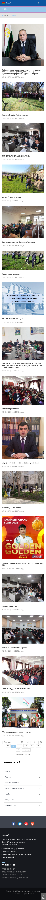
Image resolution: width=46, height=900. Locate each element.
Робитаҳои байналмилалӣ (14, 788)
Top (43, 898)
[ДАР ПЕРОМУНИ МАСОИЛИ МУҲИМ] (23, 137)
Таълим (8, 777)
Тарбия (7, 794)
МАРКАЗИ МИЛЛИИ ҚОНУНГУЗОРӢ (15, 878)
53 (41, 742)
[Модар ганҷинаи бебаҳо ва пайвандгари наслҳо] (23, 438)
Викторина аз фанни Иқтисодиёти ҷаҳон (18, 242)
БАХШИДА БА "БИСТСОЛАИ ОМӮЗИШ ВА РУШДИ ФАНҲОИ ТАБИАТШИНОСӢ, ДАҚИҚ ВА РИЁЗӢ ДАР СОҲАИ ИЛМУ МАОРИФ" (22, 365)
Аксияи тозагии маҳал (11, 274)
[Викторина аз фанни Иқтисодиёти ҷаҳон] (23, 222)
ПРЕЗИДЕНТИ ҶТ (8, 869)
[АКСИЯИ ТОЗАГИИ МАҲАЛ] (23, 298)
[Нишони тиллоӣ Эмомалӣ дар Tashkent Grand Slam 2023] (23, 537)
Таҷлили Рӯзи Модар (10, 409)
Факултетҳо (9, 800)
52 (34, 742)
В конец (26, 750)
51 (28, 742)
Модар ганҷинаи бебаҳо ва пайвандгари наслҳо (21, 463)
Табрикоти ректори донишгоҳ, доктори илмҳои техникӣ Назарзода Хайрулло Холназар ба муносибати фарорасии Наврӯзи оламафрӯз (21, 72)
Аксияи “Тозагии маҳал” (11, 197)
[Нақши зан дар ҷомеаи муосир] (23, 629)
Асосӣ (6, 15)
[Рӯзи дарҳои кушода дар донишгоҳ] (23, 712)
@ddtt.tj (14, 854)
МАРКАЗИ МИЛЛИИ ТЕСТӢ (12, 875)
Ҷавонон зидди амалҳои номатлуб (16, 689)
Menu (6, 9)
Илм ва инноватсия (12, 783)
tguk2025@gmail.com (25, 854)
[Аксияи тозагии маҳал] (23, 260)
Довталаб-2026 (10, 805)
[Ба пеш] (18, 750)
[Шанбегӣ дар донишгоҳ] (23, 487)
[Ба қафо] (16, 742)
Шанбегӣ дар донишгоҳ (11, 508)
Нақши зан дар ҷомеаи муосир (14, 648)
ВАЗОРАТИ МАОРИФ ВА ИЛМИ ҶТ (14, 872)
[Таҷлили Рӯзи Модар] (23, 390)
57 (26, 746)
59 (38, 746)
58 (32, 746)
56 (19, 746)
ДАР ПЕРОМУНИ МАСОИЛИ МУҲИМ (16, 156)
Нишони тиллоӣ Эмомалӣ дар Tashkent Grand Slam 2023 (23, 564)
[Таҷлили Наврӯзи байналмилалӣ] (23, 96)
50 (22, 742)
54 (8, 746)
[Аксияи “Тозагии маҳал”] (23, 179)
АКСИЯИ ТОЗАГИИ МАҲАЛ (12, 319)
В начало (7, 742)
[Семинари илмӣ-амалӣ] (23, 588)
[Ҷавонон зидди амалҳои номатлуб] (23, 670)
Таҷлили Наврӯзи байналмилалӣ (15, 115)
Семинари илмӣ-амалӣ (11, 606)
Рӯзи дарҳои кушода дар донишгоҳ (16, 732)
